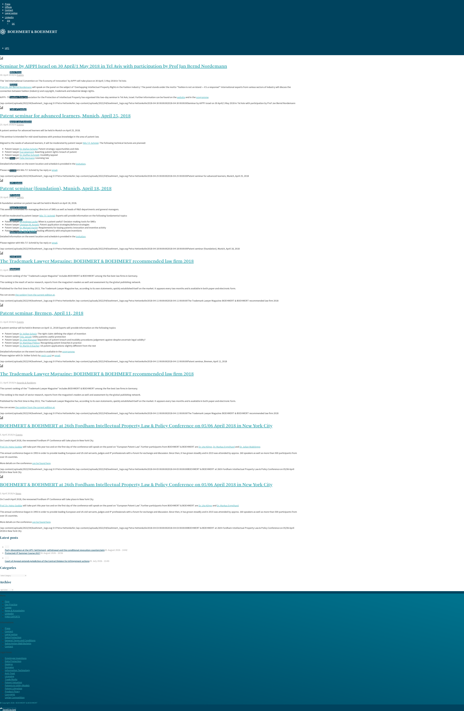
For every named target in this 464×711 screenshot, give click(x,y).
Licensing (9, 676)
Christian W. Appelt (29, 224)
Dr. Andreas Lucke (28, 221)
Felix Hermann (27, 157)
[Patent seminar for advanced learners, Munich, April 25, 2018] (1, 107)
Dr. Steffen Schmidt (29, 154)
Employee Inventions (15, 658)
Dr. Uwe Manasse (28, 339)
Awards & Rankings (26, 382)
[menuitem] (215, 3)
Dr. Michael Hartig (29, 227)
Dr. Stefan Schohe (29, 148)
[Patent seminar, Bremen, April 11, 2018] (1, 305)
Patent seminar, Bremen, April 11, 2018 (41, 313)
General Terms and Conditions (20, 640)
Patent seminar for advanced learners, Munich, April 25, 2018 (65, 116)
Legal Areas (15, 257)
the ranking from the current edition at (35, 294)
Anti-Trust (10, 673)
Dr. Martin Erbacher (29, 345)
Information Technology (17, 670)
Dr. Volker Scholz (28, 333)
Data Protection (13, 637)
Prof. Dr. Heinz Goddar (11, 446)
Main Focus (16, 72)
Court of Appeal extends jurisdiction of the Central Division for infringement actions (47, 560)
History (13, 85)
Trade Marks (11, 679)
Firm (7, 601)
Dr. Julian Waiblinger (249, 446)
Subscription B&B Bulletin (23, 232)
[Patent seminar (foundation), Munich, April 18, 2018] (1, 180)
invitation (81, 163)
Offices (8, 6)
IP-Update (15, 195)
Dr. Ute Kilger (205, 446)
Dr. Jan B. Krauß (28, 230)
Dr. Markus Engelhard (224, 446)
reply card (46, 355)
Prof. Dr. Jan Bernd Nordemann (16, 87)
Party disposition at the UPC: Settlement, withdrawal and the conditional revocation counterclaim (55, 549)
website (181, 97)
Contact (9, 9)
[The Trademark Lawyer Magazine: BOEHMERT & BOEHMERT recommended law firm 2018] (1, 253)
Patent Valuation (13, 682)
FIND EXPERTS (7, 307)
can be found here (41, 463)
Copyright (10, 694)
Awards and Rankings (21, 122)
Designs (9, 664)
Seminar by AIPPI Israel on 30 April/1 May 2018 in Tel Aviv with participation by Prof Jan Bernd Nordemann (113, 66)
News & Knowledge (15, 610)
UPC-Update (16, 183)
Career (8, 607)
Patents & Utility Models (17, 685)
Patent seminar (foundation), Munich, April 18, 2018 (56, 188)
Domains (9, 667)
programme (202, 97)
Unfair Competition (15, 697)
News (18, 493)
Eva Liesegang (27, 151)
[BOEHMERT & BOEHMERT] (28, 33)
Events (20, 74)
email (54, 169)
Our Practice (11, 604)
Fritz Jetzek (25, 336)
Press (7, 3)
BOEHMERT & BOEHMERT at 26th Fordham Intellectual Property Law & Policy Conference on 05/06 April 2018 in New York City (136, 426)
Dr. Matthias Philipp (30, 342)
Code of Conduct (18, 109)
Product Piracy (12, 691)
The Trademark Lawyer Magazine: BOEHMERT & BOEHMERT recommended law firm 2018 (97, 261)
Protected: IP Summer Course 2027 (22, 553)
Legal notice (11, 13)
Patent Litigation (13, 688)
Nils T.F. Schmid (90, 142)
